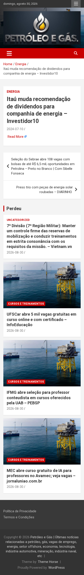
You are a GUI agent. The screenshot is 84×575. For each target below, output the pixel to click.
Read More (16, 137)
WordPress (56, 568)
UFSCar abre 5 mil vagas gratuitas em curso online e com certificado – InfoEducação (41, 319)
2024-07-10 (15, 129)
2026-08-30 (15, 252)
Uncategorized (18, 220)
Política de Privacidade (19, 511)
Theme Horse (48, 562)
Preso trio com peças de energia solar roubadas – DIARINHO (44, 189)
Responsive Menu (76, 4)
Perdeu (13, 208)
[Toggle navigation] (9, 53)
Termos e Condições (18, 517)
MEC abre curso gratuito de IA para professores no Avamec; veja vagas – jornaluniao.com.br (41, 475)
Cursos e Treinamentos (26, 303)
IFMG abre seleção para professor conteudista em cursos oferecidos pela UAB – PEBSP (39, 397)
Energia (13, 91)
